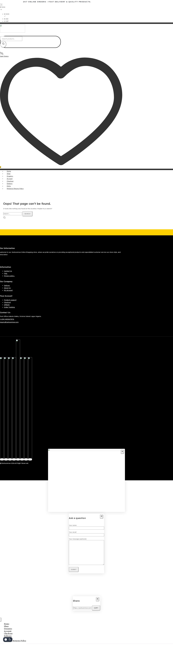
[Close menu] (0, 620)
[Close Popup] (122, 452)
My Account (8, 290)
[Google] (18, 459)
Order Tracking (9, 307)
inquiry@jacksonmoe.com (9, 322)
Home (9, 171)
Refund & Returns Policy (15, 188)
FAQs (9, 186)
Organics (10, 176)
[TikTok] (26, 459)
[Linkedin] (30, 459)
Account (9, 179)
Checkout (10, 181)
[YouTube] (22, 459)
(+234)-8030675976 (7, 319)
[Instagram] (10, 459)
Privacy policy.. (9, 276)
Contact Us (8, 271)
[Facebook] (2, 459)
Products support (10, 300)
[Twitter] (6, 459)
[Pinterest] (14, 459)
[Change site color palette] (7, 639)
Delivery (9, 183)
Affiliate (7, 305)
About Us (7, 288)
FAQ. (5, 273)
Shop (8, 174)
